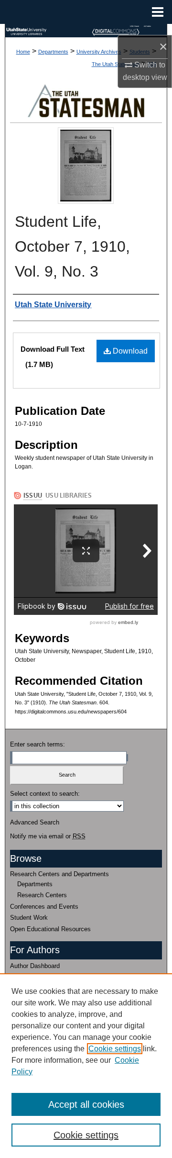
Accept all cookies (86, 1104)
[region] (86, 1065)
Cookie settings (114, 1049)
